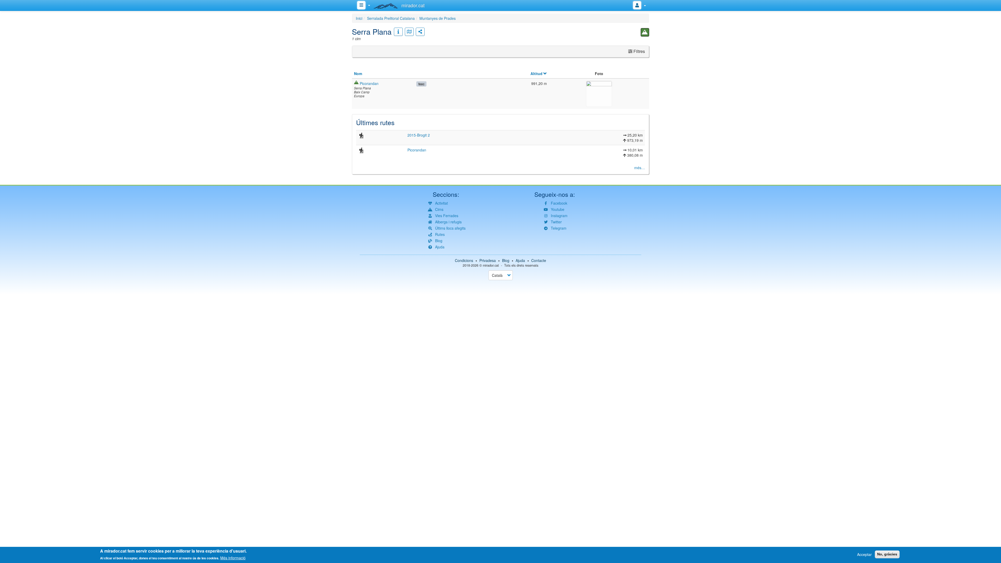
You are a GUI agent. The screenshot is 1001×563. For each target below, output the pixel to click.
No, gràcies (887, 554)
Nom (358, 73)
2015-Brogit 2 (418, 135)
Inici (359, 18)
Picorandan (369, 83)
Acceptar (864, 554)
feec (421, 84)
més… (639, 167)
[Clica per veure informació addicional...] (398, 32)
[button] (599, 93)
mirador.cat (491, 265)
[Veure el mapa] (409, 32)
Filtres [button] (638, 51)
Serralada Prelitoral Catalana (391, 18)
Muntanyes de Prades (437, 18)
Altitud (536, 73)
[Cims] (645, 32)
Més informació (233, 557)
